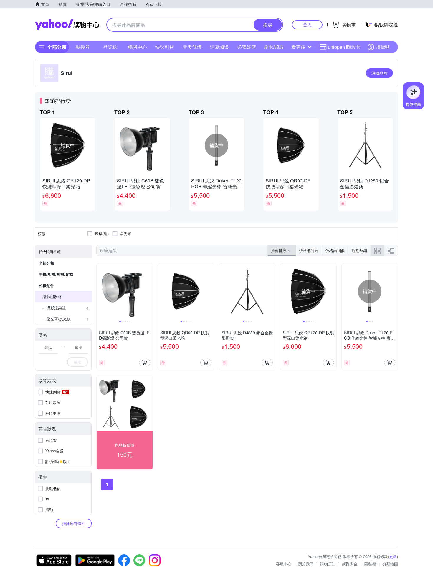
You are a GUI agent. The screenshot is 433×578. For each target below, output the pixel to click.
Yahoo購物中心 (67, 25)
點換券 (83, 47)
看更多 (298, 47)
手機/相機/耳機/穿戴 (56, 274)
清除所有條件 (73, 523)
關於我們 (305, 564)
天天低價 (192, 47)
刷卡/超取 (274, 47)
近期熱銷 (359, 250)
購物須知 (328, 564)
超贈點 (383, 47)
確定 (77, 362)
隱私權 (370, 564)
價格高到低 (335, 250)
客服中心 (283, 564)
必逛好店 (246, 47)
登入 (307, 24)
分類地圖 (390, 564)
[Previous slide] (100, 291)
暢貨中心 (137, 47)
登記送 (110, 47)
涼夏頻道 (219, 47)
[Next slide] (149, 291)
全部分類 (46, 263)
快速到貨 (164, 47)
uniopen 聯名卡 (344, 47)
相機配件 (46, 285)
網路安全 (350, 564)
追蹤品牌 (379, 73)
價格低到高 (308, 250)
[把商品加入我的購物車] (144, 362)
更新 (393, 556)
